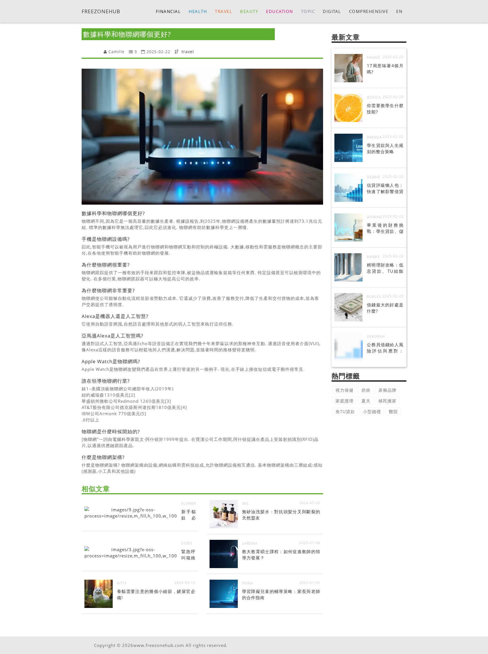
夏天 (366, 401)
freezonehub (101, 11)
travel (188, 51)
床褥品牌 (387, 390)
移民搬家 (387, 401)
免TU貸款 (345, 411)
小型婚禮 (372, 411)
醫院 (393, 411)
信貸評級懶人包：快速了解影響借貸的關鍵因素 (385, 191)
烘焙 (366, 390)
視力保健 (345, 390)
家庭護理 (345, 401)
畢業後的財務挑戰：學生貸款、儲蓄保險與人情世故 (385, 231)
